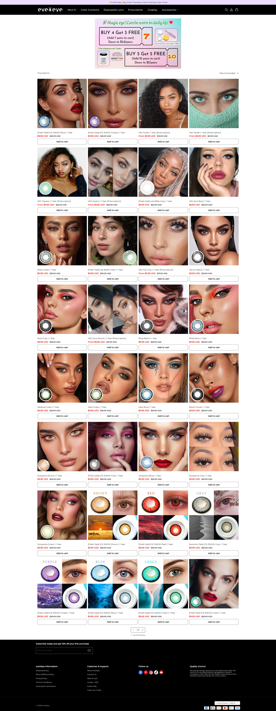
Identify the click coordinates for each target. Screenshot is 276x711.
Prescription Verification (46, 686)
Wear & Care (92, 678)
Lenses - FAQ (92, 682)
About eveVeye (93, 671)
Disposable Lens (113, 9)
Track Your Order (94, 690)
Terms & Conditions (44, 682)
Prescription (135, 9)
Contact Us (91, 674)
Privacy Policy (41, 678)
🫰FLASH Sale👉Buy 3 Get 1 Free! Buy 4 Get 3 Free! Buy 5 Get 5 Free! (138, 2)
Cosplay (152, 9)
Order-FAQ (91, 686)
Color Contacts (90, 9)
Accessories (169, 9)
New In (72, 9)
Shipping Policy (42, 671)
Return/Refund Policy (45, 674)
